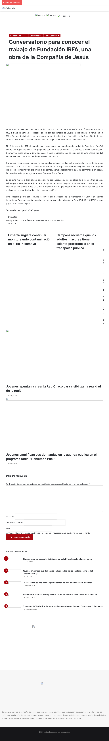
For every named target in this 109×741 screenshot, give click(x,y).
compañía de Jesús (29, 220)
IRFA (54, 220)
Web (8, 528)
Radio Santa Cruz (52, 36)
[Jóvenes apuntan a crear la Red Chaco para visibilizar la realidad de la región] (54, 357)
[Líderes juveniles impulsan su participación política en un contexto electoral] (13, 586)
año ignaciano (12, 220)
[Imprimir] (24, 223)
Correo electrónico (14, 522)
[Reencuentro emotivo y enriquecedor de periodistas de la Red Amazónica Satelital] (13, 598)
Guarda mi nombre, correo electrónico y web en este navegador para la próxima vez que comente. (49, 533)
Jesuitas (60, 220)
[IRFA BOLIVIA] (8, 8)
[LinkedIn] (21, 223)
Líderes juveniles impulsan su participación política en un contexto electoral (57, 582)
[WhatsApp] (23, 223)
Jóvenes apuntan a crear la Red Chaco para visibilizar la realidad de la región (57, 559)
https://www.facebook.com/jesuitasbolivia (25, 200)
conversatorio (44, 220)
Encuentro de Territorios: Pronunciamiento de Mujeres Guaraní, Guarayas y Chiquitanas (63, 606)
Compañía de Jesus (18, 36)
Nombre (10, 516)
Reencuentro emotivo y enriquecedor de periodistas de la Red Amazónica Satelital (60, 594)
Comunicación (35, 36)
